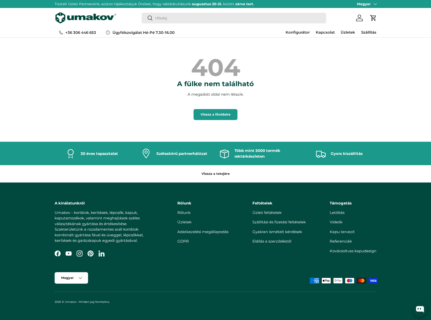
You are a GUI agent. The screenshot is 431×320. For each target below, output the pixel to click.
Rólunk (184, 212)
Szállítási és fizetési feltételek (279, 222)
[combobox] (234, 18)
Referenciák (341, 241)
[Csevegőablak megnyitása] (420, 310)
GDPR (183, 241)
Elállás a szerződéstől (271, 241)
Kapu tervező (342, 231)
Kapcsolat (325, 32)
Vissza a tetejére (216, 174)
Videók (336, 222)
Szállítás (368, 32)
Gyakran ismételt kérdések (277, 231)
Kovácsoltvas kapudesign (353, 251)
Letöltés (337, 212)
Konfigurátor (298, 32)
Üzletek (348, 32)
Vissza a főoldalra (215, 114)
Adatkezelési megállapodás (202, 231)
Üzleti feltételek (267, 212)
